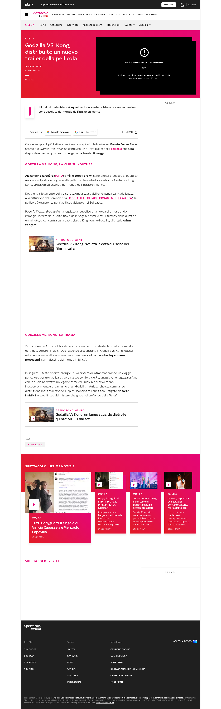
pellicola (116, 149)
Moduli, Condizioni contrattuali (68, 698)
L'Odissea (58, 14)
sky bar (71, 669)
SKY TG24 (151, 14)
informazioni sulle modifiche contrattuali (119, 698)
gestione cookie (120, 649)
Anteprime (56, 25)
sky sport (30, 649)
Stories (138, 14)
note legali (117, 662)
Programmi (74, 682)
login (192, 4)
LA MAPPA (125, 198)
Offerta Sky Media (121, 675)
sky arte (29, 669)
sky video (30, 662)
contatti (180, 698)
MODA (126, 14)
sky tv (71, 649)
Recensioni (113, 25)
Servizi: (71, 642)
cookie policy (118, 656)
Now (70, 662)
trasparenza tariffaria (153, 698)
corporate (116, 682)
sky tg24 (29, 656)
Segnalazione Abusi (105, 702)
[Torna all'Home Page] (40, 14)
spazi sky (72, 675)
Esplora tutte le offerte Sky (57, 4)
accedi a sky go (182, 641)
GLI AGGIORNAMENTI (101, 198)
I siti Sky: (28, 642)
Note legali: (116, 642)
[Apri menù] (26, 14)
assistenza (169, 698)
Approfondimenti (93, 25)
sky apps (72, 656)
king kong (35, 444)
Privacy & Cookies (91, 698)
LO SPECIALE (76, 198)
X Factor (114, 14)
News (43, 25)
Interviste (73, 25)
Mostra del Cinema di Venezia (86, 14)
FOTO (59, 175)
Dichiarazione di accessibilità (127, 669)
